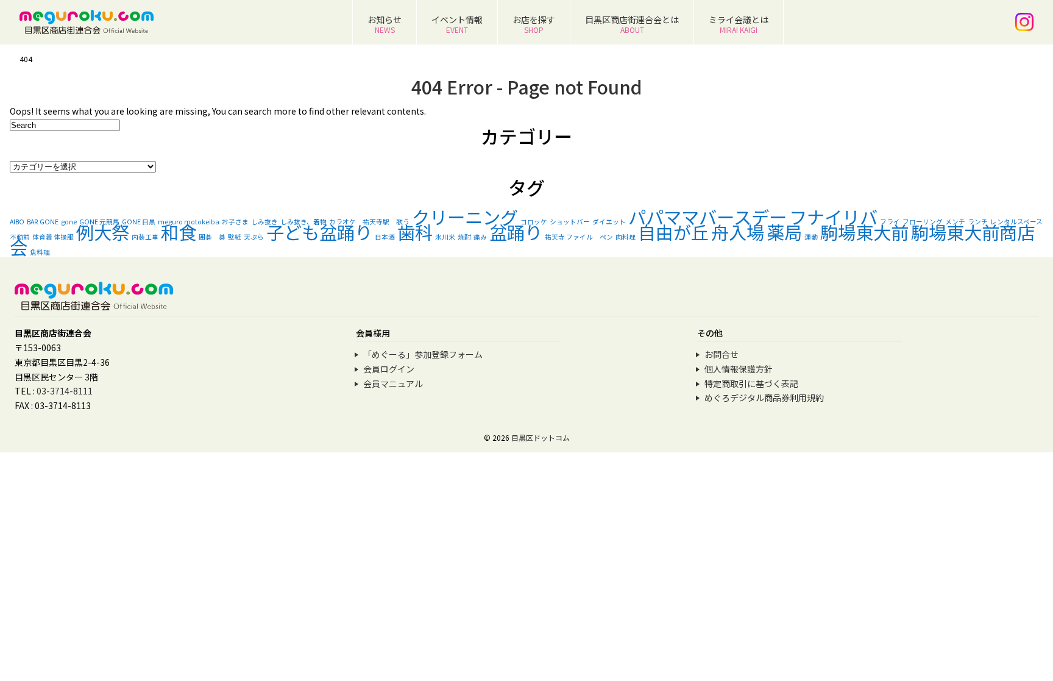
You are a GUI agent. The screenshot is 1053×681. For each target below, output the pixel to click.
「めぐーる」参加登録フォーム (423, 354)
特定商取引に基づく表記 (751, 383)
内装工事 (145, 236)
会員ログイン (388, 369)
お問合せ (721, 354)
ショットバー (570, 221)
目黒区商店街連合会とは (632, 24)
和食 (178, 231)
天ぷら (254, 236)
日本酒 (385, 236)
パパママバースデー (707, 216)
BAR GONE (42, 221)
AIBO (17, 221)
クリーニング (465, 216)
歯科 (415, 231)
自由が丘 (673, 231)
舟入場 (737, 231)
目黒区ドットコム (540, 437)
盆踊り (515, 231)
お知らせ (384, 24)
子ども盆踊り (319, 231)
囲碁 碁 (212, 236)
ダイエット (609, 221)
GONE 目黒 (138, 221)
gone (69, 221)
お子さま (235, 221)
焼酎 (464, 236)
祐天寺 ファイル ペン (579, 236)
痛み (480, 236)
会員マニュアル (393, 383)
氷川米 (445, 236)
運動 (811, 236)
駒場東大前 (864, 231)
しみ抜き (264, 221)
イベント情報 (457, 24)
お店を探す (533, 24)
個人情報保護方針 (738, 369)
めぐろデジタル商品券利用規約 (764, 397)
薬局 (784, 231)
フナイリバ (833, 216)
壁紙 (234, 236)
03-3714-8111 (65, 391)
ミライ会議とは (738, 24)
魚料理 (40, 252)
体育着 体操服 (53, 236)
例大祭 (102, 231)
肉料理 (625, 236)
